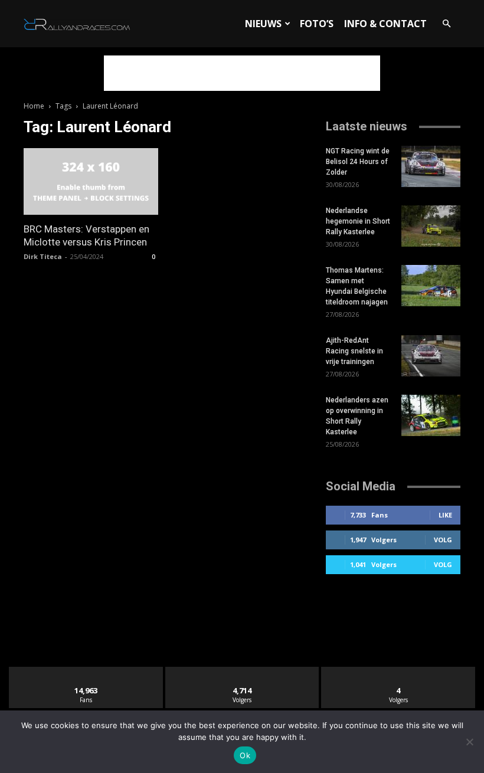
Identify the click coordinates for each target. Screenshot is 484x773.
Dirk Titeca (43, 256)
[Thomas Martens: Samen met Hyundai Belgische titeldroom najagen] (430, 285)
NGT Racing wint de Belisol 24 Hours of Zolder (358, 161)
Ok (245, 755)
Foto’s (316, 23)
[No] (469, 742)
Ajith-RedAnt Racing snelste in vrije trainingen (354, 351)
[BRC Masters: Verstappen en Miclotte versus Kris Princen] (91, 181)
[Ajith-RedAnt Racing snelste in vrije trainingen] (430, 355)
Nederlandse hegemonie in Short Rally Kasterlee (358, 221)
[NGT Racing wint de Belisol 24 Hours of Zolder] (430, 166)
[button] (446, 24)
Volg (443, 539)
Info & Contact (385, 23)
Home (34, 106)
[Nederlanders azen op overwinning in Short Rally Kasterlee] (430, 415)
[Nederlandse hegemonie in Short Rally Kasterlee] (430, 226)
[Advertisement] (242, 73)
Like (445, 514)
